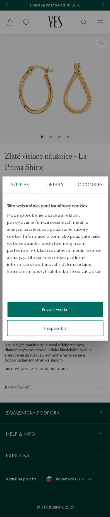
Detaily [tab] (55, 184)
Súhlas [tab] (20, 184)
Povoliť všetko (55, 309)
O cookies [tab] (90, 184)
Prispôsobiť (55, 328)
